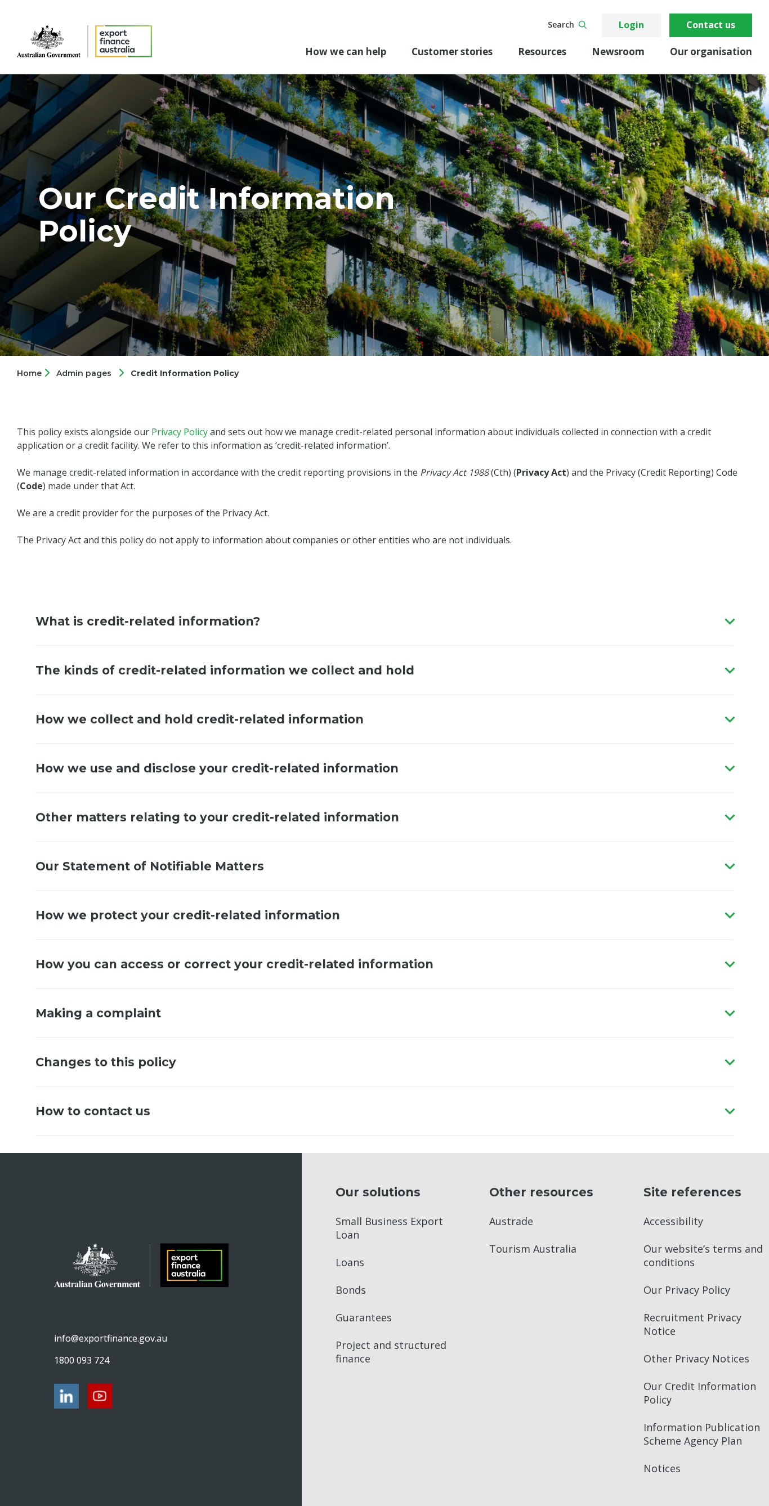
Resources (542, 51)
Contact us (710, 25)
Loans (350, 1262)
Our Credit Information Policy (699, 1392)
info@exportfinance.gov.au (110, 1338)
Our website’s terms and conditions (703, 1255)
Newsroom (618, 51)
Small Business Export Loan (389, 1227)
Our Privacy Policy (686, 1290)
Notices (662, 1468)
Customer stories (452, 51)
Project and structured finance (391, 1351)
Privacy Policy (179, 432)
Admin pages (83, 373)
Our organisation (711, 51)
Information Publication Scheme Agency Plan (701, 1433)
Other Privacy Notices (696, 1358)
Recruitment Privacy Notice (692, 1324)
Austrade (511, 1221)
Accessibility (673, 1221)
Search (561, 24)
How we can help (345, 51)
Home (30, 373)
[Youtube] (99, 1396)
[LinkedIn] (66, 1396)
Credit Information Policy (185, 373)
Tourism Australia (532, 1248)
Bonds (351, 1290)
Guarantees (364, 1317)
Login (631, 25)
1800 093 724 (81, 1360)
